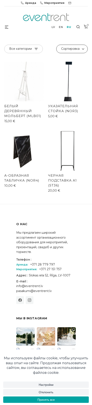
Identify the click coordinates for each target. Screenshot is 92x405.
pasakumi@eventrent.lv (34, 291)
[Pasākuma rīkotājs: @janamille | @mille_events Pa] (25, 336)
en (61, 27)
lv (53, 27)
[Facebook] (20, 300)
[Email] (69, 2)
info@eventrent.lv (29, 286)
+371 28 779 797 (42, 264)
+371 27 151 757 (50, 269)
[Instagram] (29, 300)
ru (69, 27)
